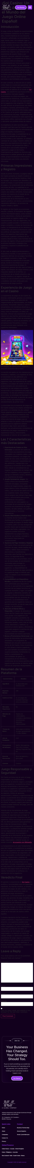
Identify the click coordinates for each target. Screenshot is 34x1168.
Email (3, 993)
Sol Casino (26, 882)
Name (3, 986)
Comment (5, 962)
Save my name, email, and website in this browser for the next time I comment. (15, 1011)
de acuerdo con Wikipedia (22, 842)
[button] (30, 7)
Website (4, 1001)
